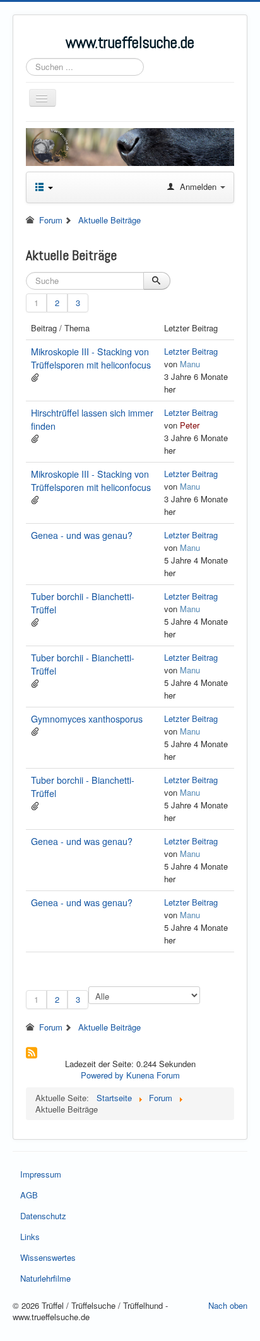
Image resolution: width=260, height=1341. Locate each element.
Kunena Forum (153, 1075)
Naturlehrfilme (45, 1278)
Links (30, 1237)
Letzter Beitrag (191, 351)
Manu (190, 364)
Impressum (40, 1174)
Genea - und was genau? (82, 535)
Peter (189, 425)
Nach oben (227, 1305)
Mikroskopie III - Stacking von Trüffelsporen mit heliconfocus (91, 358)
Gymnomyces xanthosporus (87, 718)
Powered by (102, 1075)
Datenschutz (43, 1216)
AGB (29, 1195)
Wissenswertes (48, 1257)
